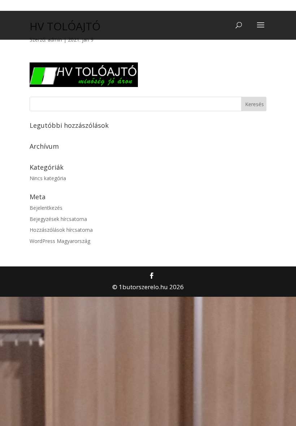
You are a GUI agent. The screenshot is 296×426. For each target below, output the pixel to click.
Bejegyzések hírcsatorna (58, 219)
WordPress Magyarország (60, 241)
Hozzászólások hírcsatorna (61, 229)
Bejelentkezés (46, 207)
